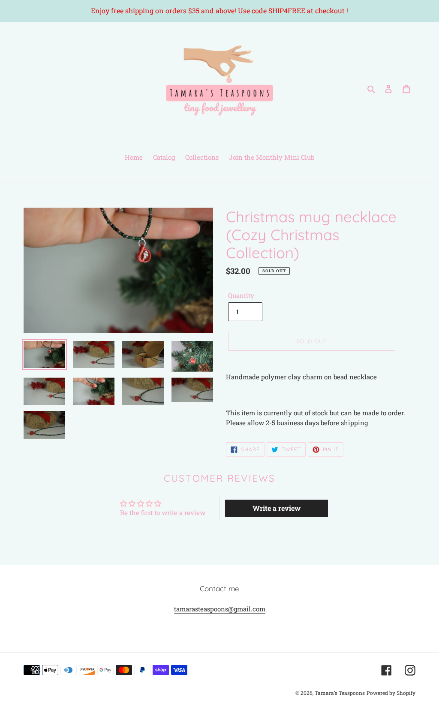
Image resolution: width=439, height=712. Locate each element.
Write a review (277, 507)
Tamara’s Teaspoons (340, 692)
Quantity (241, 295)
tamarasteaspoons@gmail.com (219, 609)
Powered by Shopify (391, 692)
